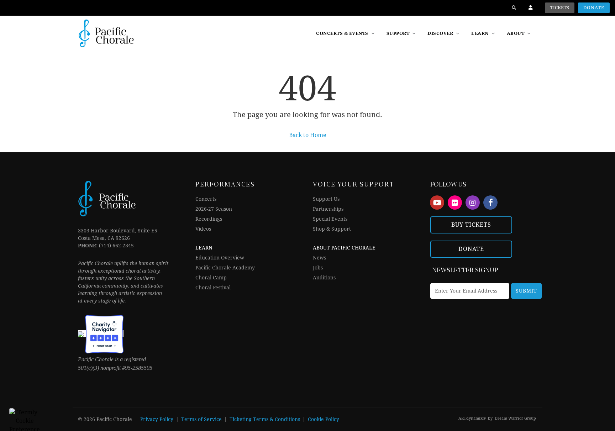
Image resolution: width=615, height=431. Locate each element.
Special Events (330, 219)
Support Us (326, 199)
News (319, 258)
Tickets (559, 7)
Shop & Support (332, 229)
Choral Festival (213, 287)
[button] (444, 33)
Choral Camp (211, 277)
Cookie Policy (323, 419)
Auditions (324, 277)
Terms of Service (201, 419)
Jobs (318, 267)
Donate (593, 7)
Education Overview (219, 258)
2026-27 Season (213, 209)
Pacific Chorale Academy (225, 267)
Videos (203, 229)
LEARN (203, 248)
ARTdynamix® (472, 418)
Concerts (205, 199)
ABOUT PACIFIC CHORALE (344, 248)
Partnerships (328, 209)
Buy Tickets (471, 224)
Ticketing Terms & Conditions (265, 419)
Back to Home (307, 135)
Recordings (208, 219)
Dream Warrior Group (515, 418)
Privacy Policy (156, 419)
